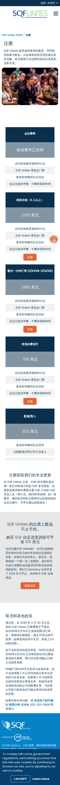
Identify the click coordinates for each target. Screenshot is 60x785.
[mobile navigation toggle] (56, 13)
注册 (30, 257)
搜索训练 (30, 586)
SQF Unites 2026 (12, 35)
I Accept (20, 779)
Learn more (40, 779)
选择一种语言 (48, 3)
